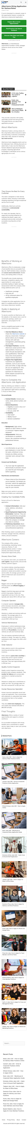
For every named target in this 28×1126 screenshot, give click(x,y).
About (18, 1120)
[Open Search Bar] (21, 2)
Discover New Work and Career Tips (14, 36)
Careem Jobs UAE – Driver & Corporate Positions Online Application (12, 1066)
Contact (24, 1120)
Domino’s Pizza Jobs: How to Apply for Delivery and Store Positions (12, 1093)
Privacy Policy (11, 1120)
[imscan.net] (4, 2)
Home (3, 1120)
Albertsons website (18, 334)
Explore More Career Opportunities (14, 22)
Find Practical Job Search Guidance (14, 29)
